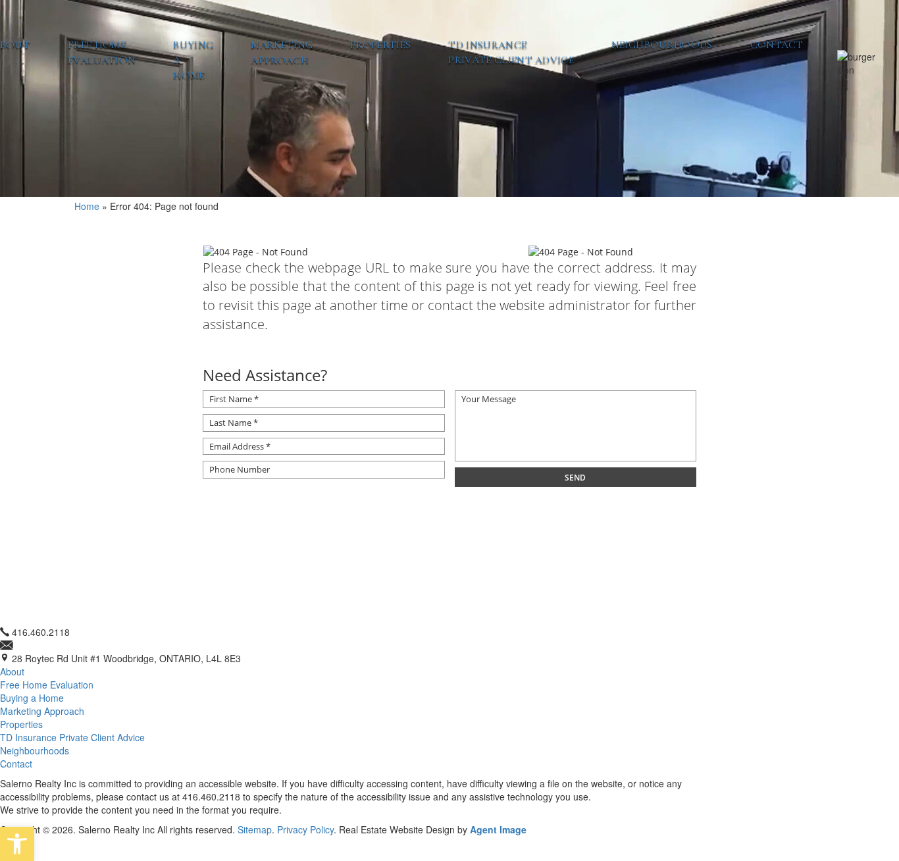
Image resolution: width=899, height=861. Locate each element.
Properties (380, 44)
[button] (17, 844)
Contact (777, 44)
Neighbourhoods (661, 44)
